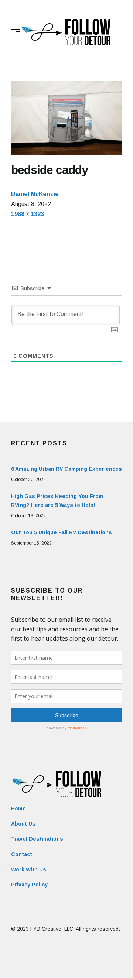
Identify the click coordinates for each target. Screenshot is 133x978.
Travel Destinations (37, 839)
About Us (23, 824)
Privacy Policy (29, 885)
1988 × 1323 (27, 214)
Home (18, 808)
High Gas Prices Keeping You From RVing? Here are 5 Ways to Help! (57, 500)
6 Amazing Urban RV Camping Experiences (66, 469)
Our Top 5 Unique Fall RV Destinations (61, 532)
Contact (21, 854)
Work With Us (28, 869)
